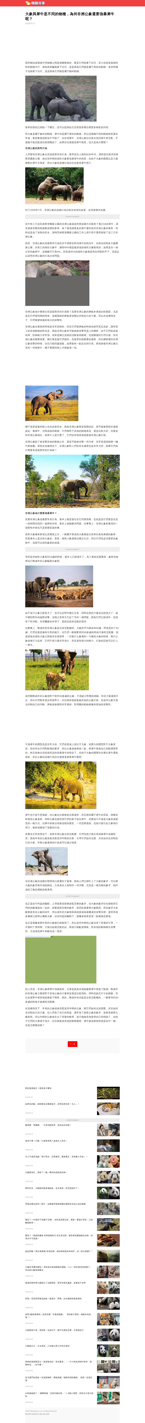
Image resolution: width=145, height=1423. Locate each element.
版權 (47, 1414)
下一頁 (72, 1044)
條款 (40, 1414)
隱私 (44, 1414)
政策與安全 (35, 1414)
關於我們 (28, 1414)
